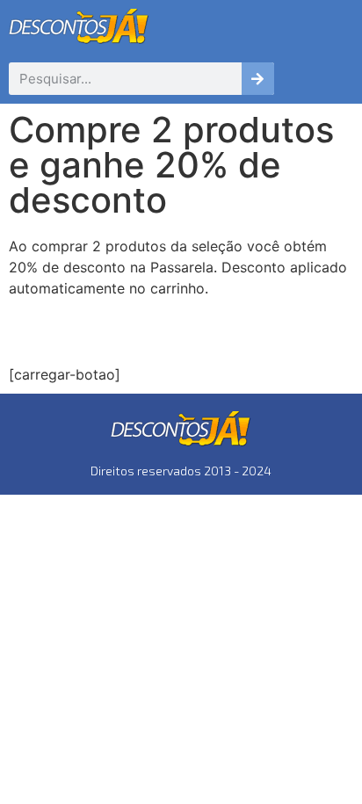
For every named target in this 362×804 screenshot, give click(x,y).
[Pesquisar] (258, 78)
